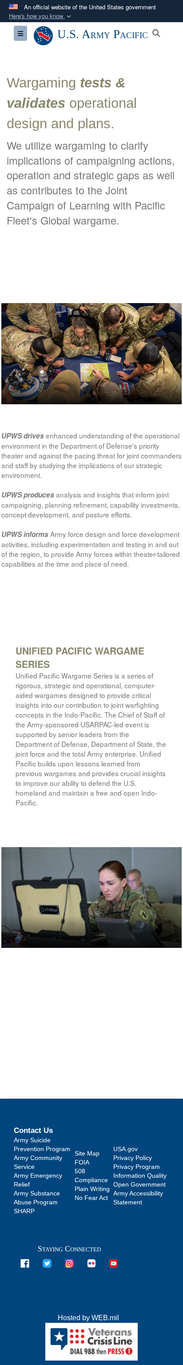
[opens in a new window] (24, 1262)
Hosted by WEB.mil (88, 1318)
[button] (41, 16)
